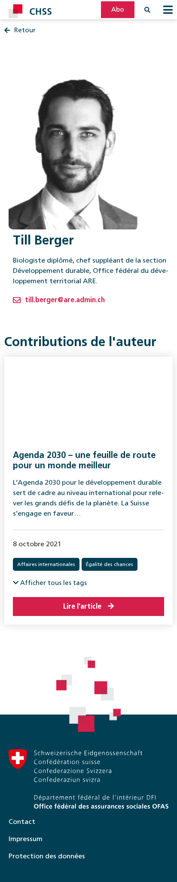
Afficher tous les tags (52, 583)
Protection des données (47, 856)
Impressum (26, 839)
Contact (22, 821)
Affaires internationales (46, 564)
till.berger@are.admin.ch (65, 300)
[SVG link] (30, 11)
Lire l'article (82, 606)
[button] (168, 9)
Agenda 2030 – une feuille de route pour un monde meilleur (84, 460)
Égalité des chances (109, 564)
